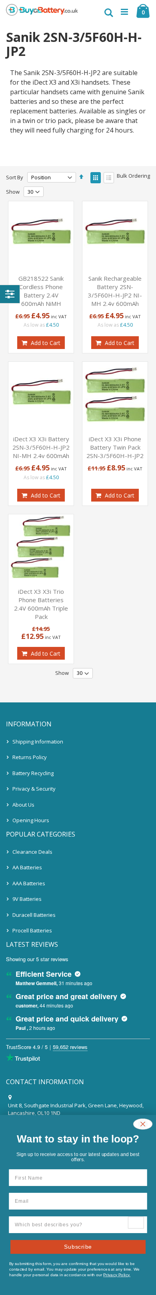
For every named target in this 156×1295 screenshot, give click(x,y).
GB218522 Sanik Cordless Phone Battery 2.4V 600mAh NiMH (41, 290)
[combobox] (71, 1225)
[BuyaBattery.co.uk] (42, 12)
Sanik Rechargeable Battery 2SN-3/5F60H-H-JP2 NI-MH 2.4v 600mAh (115, 290)
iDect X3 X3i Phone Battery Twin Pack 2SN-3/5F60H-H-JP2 (115, 447)
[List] (109, 177)
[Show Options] (136, 1222)
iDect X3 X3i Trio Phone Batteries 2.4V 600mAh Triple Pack (41, 604)
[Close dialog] (143, 1124)
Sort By (14, 177)
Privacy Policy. (116, 1274)
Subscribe (78, 1246)
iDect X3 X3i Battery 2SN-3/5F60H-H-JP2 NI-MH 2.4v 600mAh (41, 447)
